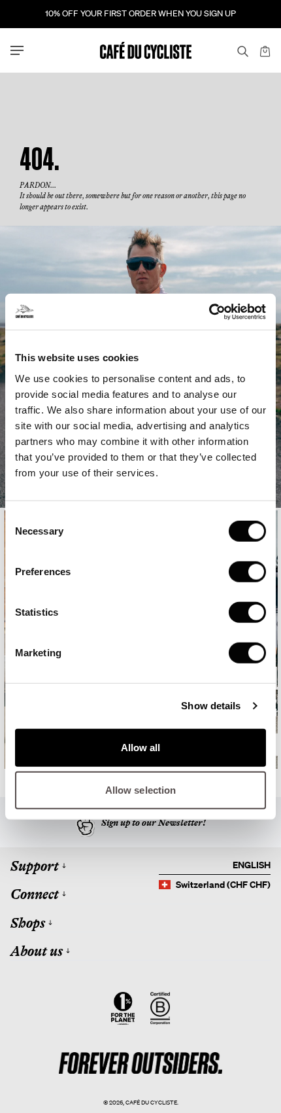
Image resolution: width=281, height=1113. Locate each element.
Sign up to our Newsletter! (153, 822)
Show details (210, 705)
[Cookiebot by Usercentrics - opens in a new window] (209, 311)
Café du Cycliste (151, 1102)
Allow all (141, 746)
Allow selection (140, 790)
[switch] (247, 571)
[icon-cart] (264, 50)
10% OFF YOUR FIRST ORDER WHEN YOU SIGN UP (140, 13)
